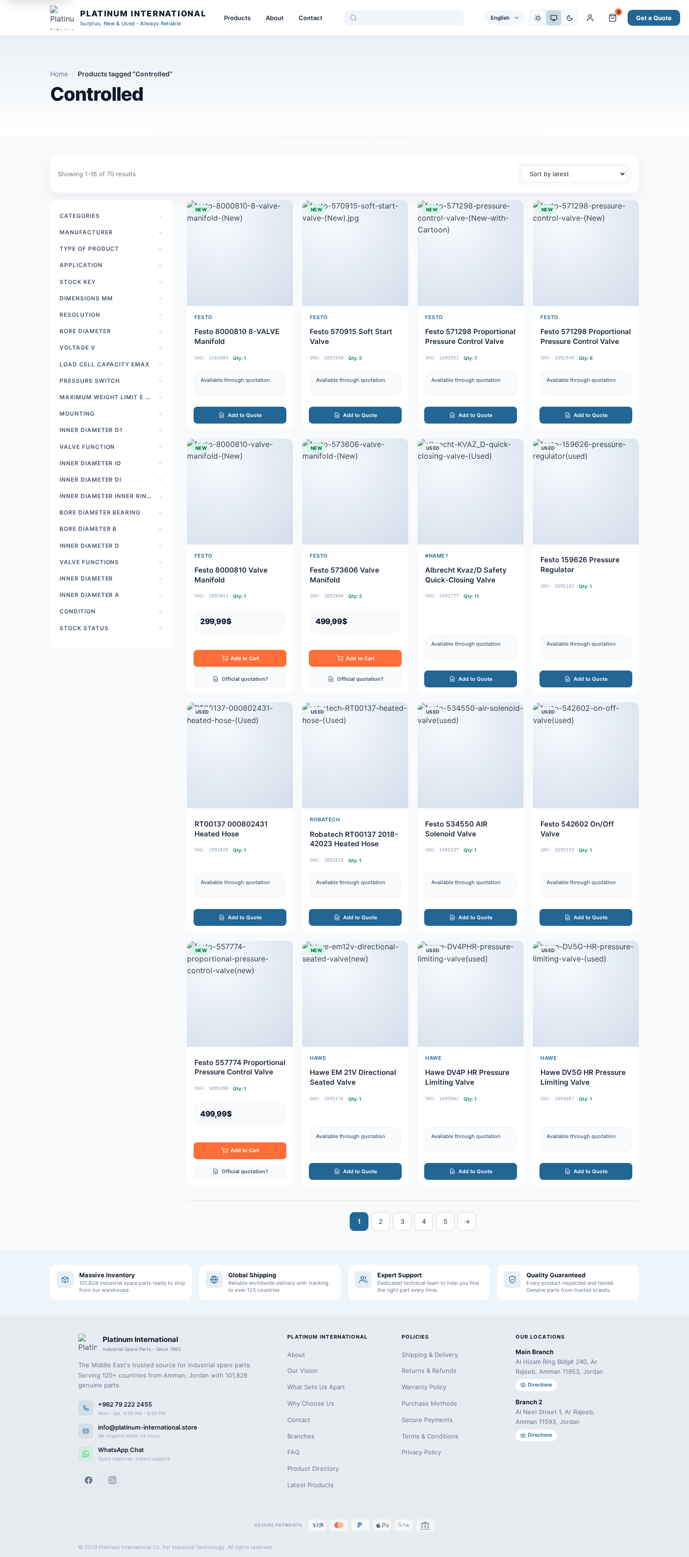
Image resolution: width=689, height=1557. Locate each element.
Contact (310, 18)
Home (59, 74)
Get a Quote (654, 18)
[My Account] (590, 17)
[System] (553, 17)
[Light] (537, 17)
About (275, 18)
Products (237, 18)
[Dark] (569, 17)
